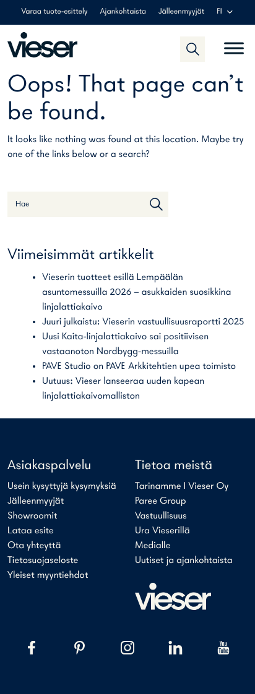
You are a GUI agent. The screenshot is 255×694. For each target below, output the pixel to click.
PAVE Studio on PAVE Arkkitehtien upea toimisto (139, 366)
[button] (192, 49)
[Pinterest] (80, 647)
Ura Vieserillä (162, 531)
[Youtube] (223, 647)
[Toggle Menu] (234, 43)
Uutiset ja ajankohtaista (184, 560)
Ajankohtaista (123, 12)
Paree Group (160, 501)
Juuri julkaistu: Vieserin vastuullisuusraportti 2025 (143, 322)
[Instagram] (127, 647)
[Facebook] (31, 647)
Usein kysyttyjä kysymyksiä (61, 486)
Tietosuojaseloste (42, 560)
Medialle (152, 546)
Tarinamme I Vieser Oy (182, 486)
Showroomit (32, 516)
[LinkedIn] (176, 647)
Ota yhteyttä (34, 546)
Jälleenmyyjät (181, 12)
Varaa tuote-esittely (54, 12)
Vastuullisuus (161, 516)
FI (219, 12)
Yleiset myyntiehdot (47, 575)
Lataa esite (30, 531)
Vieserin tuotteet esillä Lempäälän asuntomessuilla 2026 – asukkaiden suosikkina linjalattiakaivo (136, 292)
